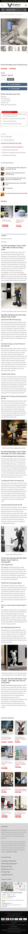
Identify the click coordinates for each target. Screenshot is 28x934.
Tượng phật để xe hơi (7, 874)
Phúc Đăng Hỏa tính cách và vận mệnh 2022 (15, 183)
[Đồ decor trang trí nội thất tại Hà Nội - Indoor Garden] (14, 5)
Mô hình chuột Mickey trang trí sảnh (10, 685)
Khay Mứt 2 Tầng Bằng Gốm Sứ (20, 221)
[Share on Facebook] (2, 140)
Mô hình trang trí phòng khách (9, 863)
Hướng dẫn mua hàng (9, 916)
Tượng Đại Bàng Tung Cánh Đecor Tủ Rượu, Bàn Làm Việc (20, 739)
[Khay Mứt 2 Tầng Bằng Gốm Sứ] (21, 212)
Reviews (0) (4, 241)
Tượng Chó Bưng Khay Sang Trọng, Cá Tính (6, 738)
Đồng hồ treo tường (6, 866)
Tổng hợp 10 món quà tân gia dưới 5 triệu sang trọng (15, 173)
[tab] (14, 235)
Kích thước (3, 73)
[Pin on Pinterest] (8, 140)
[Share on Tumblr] (13, 140)
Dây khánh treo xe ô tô (7, 869)
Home (2, 14)
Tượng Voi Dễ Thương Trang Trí (6, 813)
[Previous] (3, 31)
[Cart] (26, 5)
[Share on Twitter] (5, 140)
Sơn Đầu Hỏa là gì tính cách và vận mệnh (16, 193)
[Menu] (2, 5)
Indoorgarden (4, 567)
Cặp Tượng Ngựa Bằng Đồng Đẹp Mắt (20, 813)
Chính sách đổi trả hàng (14, 914)
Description (4, 235)
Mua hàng (10, 79)
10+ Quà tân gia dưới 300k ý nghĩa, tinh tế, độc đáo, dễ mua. (15, 168)
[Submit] (25, 9)
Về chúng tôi (8, 913)
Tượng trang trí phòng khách (8, 861)
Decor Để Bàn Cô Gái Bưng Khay (6, 790)
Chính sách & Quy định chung (14, 915)
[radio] (4, 75)
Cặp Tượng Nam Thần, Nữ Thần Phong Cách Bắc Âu (21, 790)
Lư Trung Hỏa (9, 188)
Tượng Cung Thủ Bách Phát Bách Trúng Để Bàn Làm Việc (20, 764)
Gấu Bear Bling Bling (6, 220)
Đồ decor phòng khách (9, 14)
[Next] (24, 31)
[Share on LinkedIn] (10, 140)
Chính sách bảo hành (17, 913)
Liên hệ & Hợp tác (20, 916)
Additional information (6, 238)
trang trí (16, 448)
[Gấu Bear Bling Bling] (7, 212)
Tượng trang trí (19, 14)
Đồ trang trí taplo (5, 872)
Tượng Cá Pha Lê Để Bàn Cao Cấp (6, 763)
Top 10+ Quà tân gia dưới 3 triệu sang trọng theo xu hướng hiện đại (15, 178)
